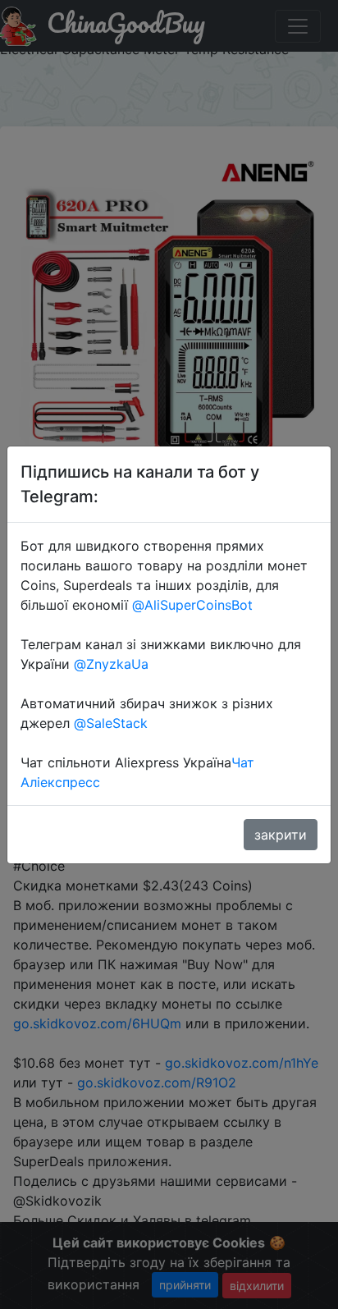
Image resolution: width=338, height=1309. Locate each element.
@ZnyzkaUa (111, 664)
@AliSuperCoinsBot (192, 605)
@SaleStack (111, 723)
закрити (280, 834)
